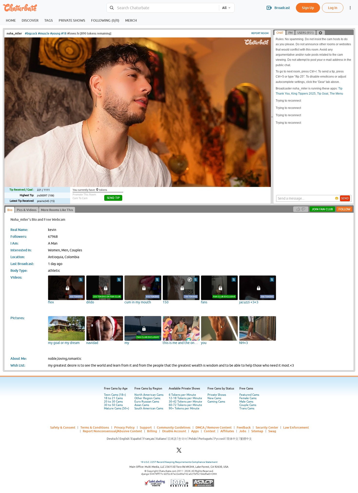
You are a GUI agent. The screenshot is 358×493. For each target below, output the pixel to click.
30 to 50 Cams (113, 405)
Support (146, 427)
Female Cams (247, 398)
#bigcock (31, 33)
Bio (9, 210)
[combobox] (163, 8)
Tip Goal (322, 93)
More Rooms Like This (57, 210)
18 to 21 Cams (113, 398)
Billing (152, 431)
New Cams (214, 398)
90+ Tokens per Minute (184, 408)
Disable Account (174, 431)
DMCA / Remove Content (214, 427)
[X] (179, 451)
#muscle (43, 33)
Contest (209, 431)
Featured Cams (249, 394)
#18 (63, 33)
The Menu (336, 93)
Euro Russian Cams (146, 401)
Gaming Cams (216, 401)
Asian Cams (141, 405)
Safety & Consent (62, 427)
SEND (345, 198)
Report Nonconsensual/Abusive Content (112, 431)
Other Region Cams (147, 398)
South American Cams (148, 408)
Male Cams (246, 401)
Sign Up (308, 8)
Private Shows (216, 394)
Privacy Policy (124, 427)
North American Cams (148, 394)
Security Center (267, 427)
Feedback (244, 427)
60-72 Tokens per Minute (185, 405)
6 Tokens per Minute (182, 394)
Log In (332, 8)
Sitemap (257, 431)
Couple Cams (247, 405)
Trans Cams (246, 408)
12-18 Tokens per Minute (185, 398)
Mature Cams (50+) (116, 408)
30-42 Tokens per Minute (185, 401)
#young (55, 33)
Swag (272, 431)
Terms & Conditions (94, 427)
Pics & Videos (27, 210)
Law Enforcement (296, 427)
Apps (195, 431)
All (224, 8)
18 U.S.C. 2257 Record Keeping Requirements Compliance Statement (179, 462)
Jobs (242, 431)
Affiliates (227, 431)
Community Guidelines (173, 427)
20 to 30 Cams (113, 401)
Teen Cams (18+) (115, 394)
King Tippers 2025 (303, 93)
